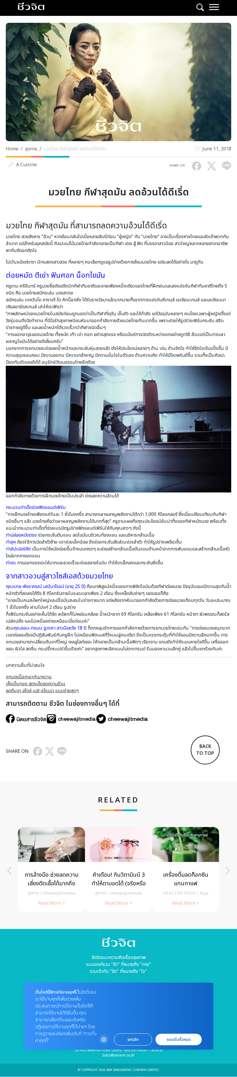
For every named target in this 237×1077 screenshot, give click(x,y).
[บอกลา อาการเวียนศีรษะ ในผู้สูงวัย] (185, 869)
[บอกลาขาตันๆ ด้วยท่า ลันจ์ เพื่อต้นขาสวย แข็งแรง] (118, 869)
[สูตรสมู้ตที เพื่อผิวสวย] (51, 869)
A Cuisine (26, 164)
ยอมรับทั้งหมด (178, 1040)
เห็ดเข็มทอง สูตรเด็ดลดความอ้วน (35, 683)
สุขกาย (31, 148)
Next (227, 870)
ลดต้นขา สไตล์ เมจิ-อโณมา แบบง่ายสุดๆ (42, 690)
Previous (9, 870)
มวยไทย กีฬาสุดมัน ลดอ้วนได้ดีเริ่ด (75, 148)
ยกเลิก (132, 1040)
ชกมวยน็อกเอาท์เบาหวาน (29, 676)
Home (12, 148)
